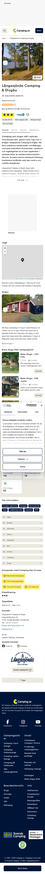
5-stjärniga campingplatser (31, 748)
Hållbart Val (32, 808)
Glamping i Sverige (32, 769)
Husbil (6, 798)
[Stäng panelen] (41, 405)
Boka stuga (7, 343)
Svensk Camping (13, 860)
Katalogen (29, 775)
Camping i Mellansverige (10, 751)
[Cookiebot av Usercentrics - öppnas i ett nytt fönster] (27, 405)
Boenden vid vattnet (30, 763)
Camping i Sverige (31, 816)
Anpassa (21, 459)
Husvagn (7, 794)
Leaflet (20, 279)
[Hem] (21, 30)
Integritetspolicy (33, 860)
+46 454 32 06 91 (11, 622)
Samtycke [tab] (8, 412)
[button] (39, 62)
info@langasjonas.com (16, 625)
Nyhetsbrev (32, 804)
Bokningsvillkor (33, 800)
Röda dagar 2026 (32, 779)
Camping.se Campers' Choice (32, 741)
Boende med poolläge (30, 754)
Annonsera (32, 811)
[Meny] (4, 30)
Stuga (6, 790)
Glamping (8, 805)
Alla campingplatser (11, 770)
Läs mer (20, 180)
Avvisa (22, 466)
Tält (5, 801)
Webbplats (7, 629)
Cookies (23, 860)
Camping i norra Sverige (11, 744)
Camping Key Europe (33, 795)
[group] (22, 62)
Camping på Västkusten (9, 764)
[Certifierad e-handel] (22, 845)
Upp (23, 680)
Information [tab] (22, 412)
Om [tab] (36, 412)
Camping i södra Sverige (11, 757)
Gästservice (32, 790)
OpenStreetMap (30, 279)
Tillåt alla (22, 451)
